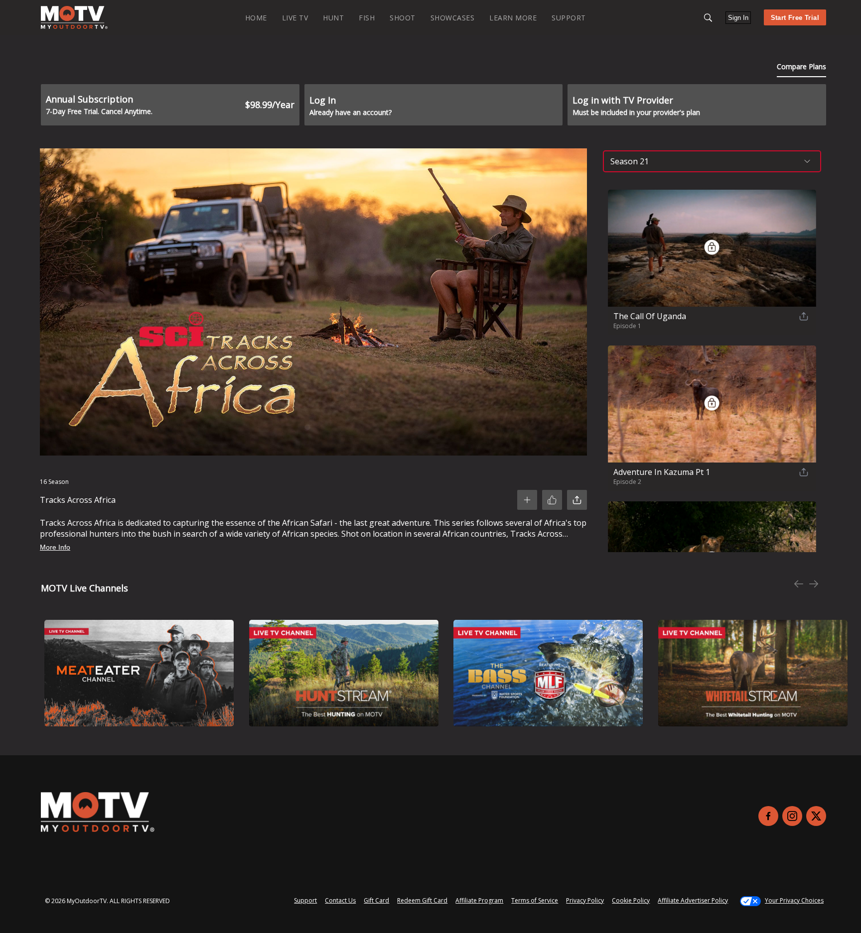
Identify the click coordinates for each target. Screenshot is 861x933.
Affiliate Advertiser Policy (693, 900)
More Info (55, 547)
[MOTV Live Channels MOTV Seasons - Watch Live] (139, 673)
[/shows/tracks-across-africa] (74, 26)
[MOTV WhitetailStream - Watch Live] (753, 673)
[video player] (313, 304)
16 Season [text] (54, 481)
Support (305, 900)
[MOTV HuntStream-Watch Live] (343, 673)
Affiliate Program (479, 900)
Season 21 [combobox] (629, 161)
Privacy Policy (585, 900)
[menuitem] (256, 17)
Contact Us (340, 900)
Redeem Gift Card (422, 900)
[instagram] (792, 816)
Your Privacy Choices (794, 900)
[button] (708, 17)
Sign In (738, 17)
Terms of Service (534, 900)
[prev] (798, 585)
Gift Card (376, 900)
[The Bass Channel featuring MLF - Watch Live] (548, 673)
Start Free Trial (795, 17)
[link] (74, 17)
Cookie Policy (631, 900)
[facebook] (768, 816)
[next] (813, 585)
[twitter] (816, 816)
